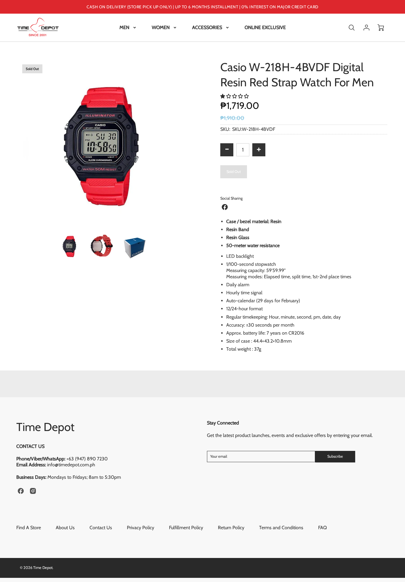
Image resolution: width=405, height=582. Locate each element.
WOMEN (161, 27)
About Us (65, 527)
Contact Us (101, 527)
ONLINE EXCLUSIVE (265, 27)
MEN (124, 27)
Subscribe (335, 456)
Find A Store (28, 527)
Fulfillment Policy (186, 527)
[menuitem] (128, 27)
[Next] (189, 143)
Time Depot (45, 427)
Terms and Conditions (281, 527)
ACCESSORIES (207, 27)
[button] (235, 96)
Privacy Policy (140, 527)
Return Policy (231, 527)
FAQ (322, 527)
